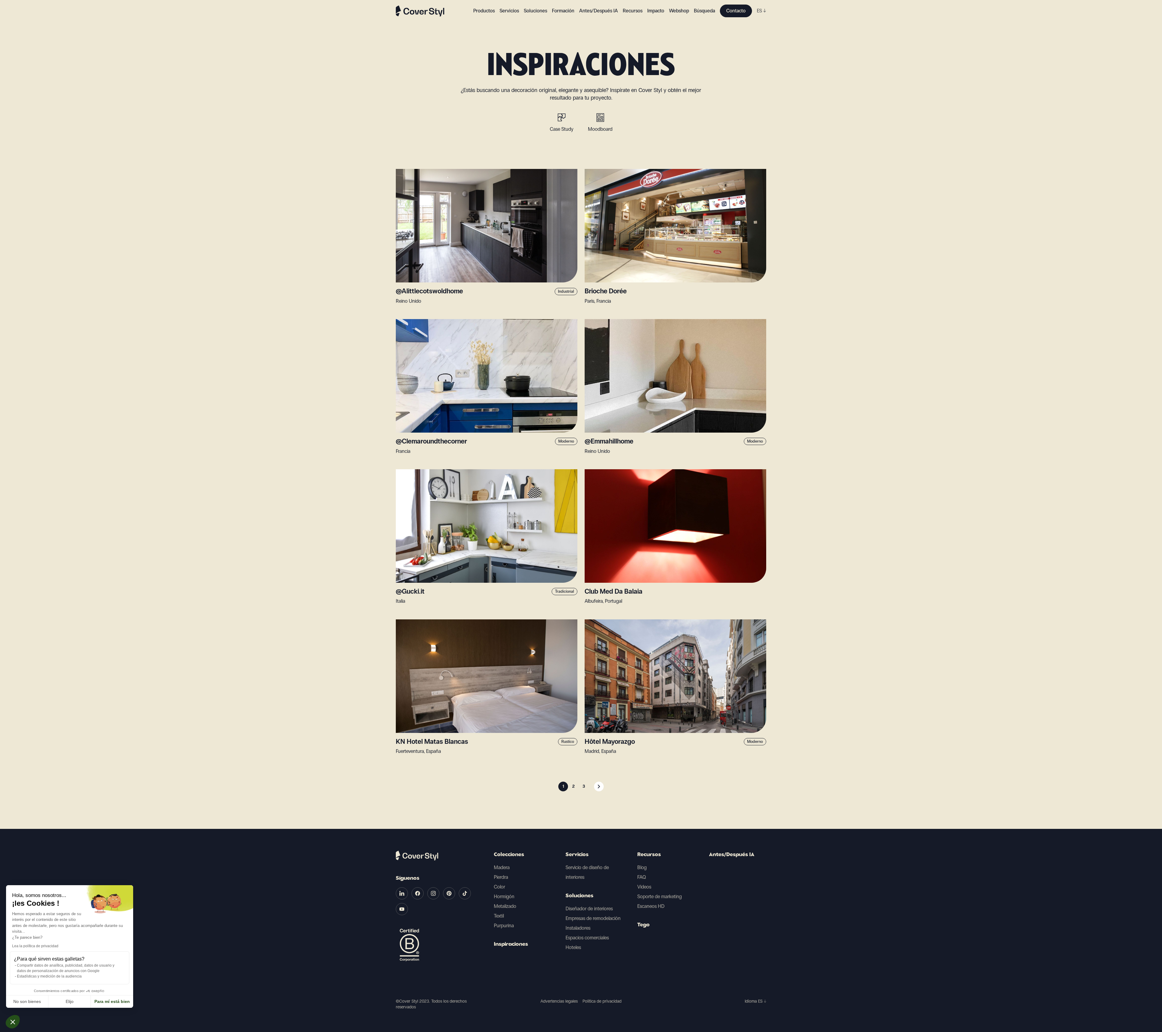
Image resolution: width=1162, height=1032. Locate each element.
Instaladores (578, 928)
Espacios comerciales (587, 938)
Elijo (70, 1001)
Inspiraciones (511, 944)
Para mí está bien (112, 1001)
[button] (12, 1021)
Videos (644, 887)
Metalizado (505, 906)
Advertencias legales (559, 1001)
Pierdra (501, 877)
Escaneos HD (651, 906)
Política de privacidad (602, 1001)
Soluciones (579, 896)
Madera (502, 867)
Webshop (679, 11)
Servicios (509, 11)
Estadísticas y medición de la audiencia (49, 976)
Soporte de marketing (659, 896)
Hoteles (573, 947)
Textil (499, 916)
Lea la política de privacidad (35, 946)
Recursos (649, 854)
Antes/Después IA (598, 11)
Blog (642, 867)
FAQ (641, 877)
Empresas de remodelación (593, 918)
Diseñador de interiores (589, 909)
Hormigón (504, 896)
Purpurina (504, 925)
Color (499, 887)
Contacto (736, 11)
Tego (643, 925)
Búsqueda (704, 11)
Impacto (655, 11)
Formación (563, 11)
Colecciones (509, 854)
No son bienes (27, 1001)
